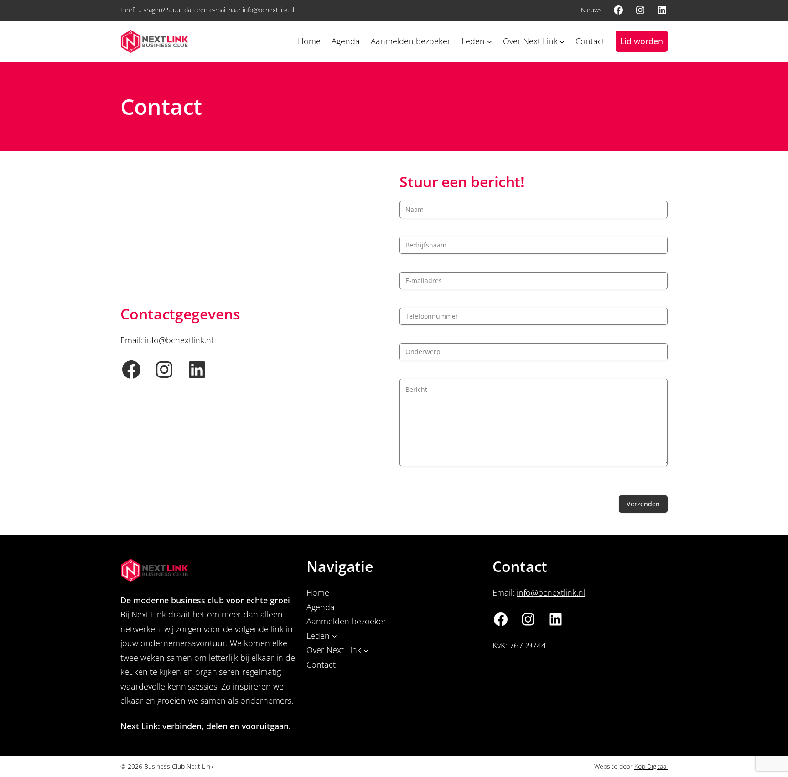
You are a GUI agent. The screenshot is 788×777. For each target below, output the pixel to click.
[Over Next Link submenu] (562, 41)
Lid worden (641, 41)
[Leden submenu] (489, 41)
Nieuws (591, 9)
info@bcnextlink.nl (268, 9)
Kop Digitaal (651, 766)
